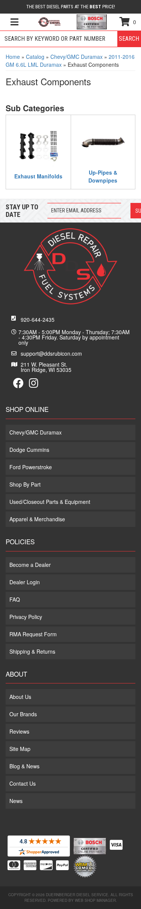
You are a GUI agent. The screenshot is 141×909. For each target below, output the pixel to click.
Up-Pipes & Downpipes (102, 176)
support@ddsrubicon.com (51, 353)
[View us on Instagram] (33, 384)
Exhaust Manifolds (38, 176)
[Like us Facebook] (18, 384)
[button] (70, 39)
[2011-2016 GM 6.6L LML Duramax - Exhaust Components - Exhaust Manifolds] (38, 145)
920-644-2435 (38, 319)
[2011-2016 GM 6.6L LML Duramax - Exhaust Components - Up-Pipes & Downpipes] (103, 141)
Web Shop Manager (95, 900)
